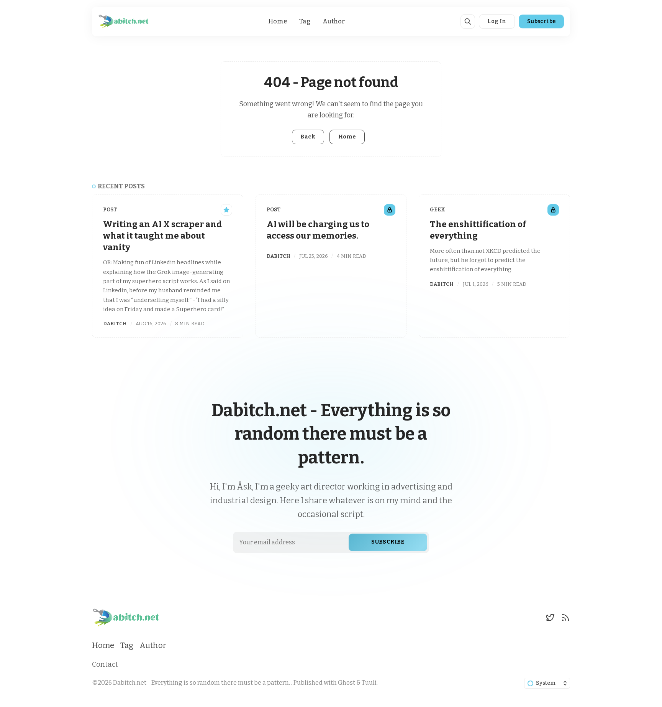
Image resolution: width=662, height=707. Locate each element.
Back (307, 136)
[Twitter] (550, 617)
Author (334, 21)
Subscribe (541, 21)
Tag (304, 21)
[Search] (468, 21)
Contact (105, 664)
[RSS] (565, 617)
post (110, 209)
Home (277, 21)
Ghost (346, 682)
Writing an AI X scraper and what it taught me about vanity (162, 236)
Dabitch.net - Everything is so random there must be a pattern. (202, 682)
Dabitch (115, 323)
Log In (496, 21)
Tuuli (369, 682)
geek (437, 209)
